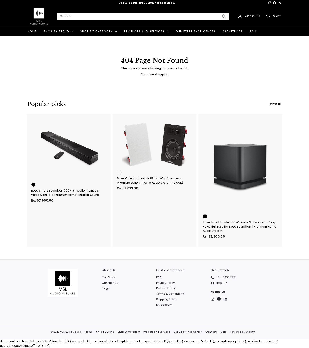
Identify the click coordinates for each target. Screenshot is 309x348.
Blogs (105, 288)
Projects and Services (145, 31)
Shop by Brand (57, 31)
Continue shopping (154, 74)
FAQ (159, 277)
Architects (232, 31)
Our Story (108, 277)
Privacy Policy (165, 283)
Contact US (110, 283)
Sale (253, 31)
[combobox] (143, 16)
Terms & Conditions (170, 294)
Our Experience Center (195, 31)
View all (275, 104)
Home (32, 31)
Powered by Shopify (242, 332)
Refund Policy (165, 288)
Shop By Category (97, 31)
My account (164, 304)
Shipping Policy (166, 299)
